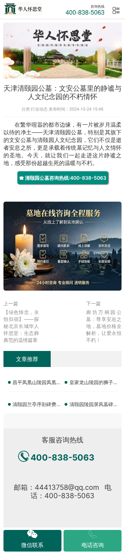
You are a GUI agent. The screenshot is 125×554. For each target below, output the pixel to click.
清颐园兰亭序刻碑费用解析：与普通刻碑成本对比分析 (36, 405)
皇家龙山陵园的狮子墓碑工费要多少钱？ (93, 383)
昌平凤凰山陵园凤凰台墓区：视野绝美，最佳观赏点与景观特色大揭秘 (36, 383)
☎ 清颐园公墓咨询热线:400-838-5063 (62, 178)
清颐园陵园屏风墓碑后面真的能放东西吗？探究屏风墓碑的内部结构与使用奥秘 (93, 405)
